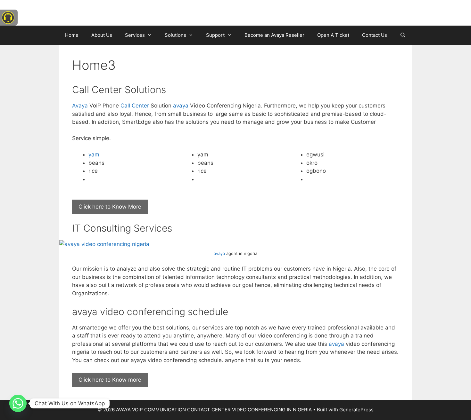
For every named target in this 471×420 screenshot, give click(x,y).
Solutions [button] (175, 35)
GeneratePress (356, 410)
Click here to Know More (109, 206)
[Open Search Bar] (402, 35)
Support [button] (215, 35)
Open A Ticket (333, 35)
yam (93, 154)
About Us (101, 35)
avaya (180, 105)
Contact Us (374, 35)
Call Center (134, 105)
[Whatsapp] (18, 403)
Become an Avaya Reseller (274, 35)
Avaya (80, 105)
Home (71, 35)
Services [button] (135, 35)
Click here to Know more (109, 379)
